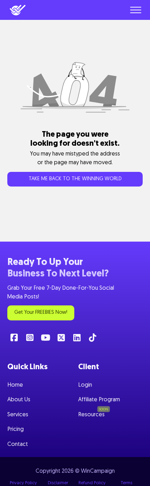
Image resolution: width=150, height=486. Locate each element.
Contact (17, 444)
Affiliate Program (99, 400)
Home (15, 385)
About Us (18, 400)
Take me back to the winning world (75, 179)
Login (85, 385)
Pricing (15, 429)
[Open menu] (136, 10)
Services (17, 415)
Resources (91, 415)
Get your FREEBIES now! (40, 312)
